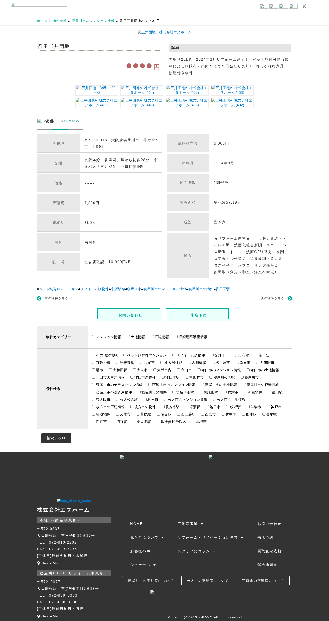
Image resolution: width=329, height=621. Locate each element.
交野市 (219, 355)
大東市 (141, 370)
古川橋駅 (198, 363)
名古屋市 (222, 363)
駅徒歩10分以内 (173, 422)
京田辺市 (265, 355)
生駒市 (255, 407)
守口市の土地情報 (264, 370)
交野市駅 (241, 355)
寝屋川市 (134, 289)
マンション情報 (108, 337)
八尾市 (149, 363)
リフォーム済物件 (94, 289)
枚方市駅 (172, 407)
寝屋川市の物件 (201, 289)
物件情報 (60, 21)
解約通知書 (267, 565)
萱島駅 (145, 414)
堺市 (99, 370)
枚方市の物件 (144, 407)
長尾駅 (271, 414)
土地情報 (137, 337)
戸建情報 (161, 337)
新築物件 (254, 392)
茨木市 (125, 414)
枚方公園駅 (128, 399)
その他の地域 (106, 355)
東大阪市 (102, 399)
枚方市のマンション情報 (187, 399)
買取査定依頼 (269, 551)
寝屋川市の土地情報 (220, 385)
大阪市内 (163, 370)
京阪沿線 (118, 289)
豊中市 (230, 414)
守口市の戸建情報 (110, 377)
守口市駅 (172, 377)
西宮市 (210, 414)
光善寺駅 (126, 363)
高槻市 (201, 422)
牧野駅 (235, 407)
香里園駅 (223, 289)
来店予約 (199, 315)
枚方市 (152, 399)
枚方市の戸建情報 (110, 407)
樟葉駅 (194, 407)
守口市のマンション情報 (221, 370)
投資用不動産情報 (192, 337)
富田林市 (196, 377)
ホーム (42, 21)
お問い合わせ (130, 315)
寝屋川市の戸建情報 (262, 385)
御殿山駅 (210, 392)
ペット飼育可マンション (58, 289)
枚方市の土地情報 (231, 399)
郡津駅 (250, 414)
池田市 (214, 407)
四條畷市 (266, 363)
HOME (136, 524)
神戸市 (276, 407)
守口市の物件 (144, 377)
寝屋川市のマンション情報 (93, 21)
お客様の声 (140, 551)
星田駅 (277, 392)
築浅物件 (102, 414)
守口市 (186, 370)
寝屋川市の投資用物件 (113, 392)
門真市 (101, 422)
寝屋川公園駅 (223, 377)
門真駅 (121, 422)
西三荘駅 (187, 414)
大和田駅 (119, 370)
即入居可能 (172, 363)
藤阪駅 (165, 414)
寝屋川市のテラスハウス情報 (119, 385)
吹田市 (244, 363)
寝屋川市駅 (184, 392)
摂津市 (232, 392)
